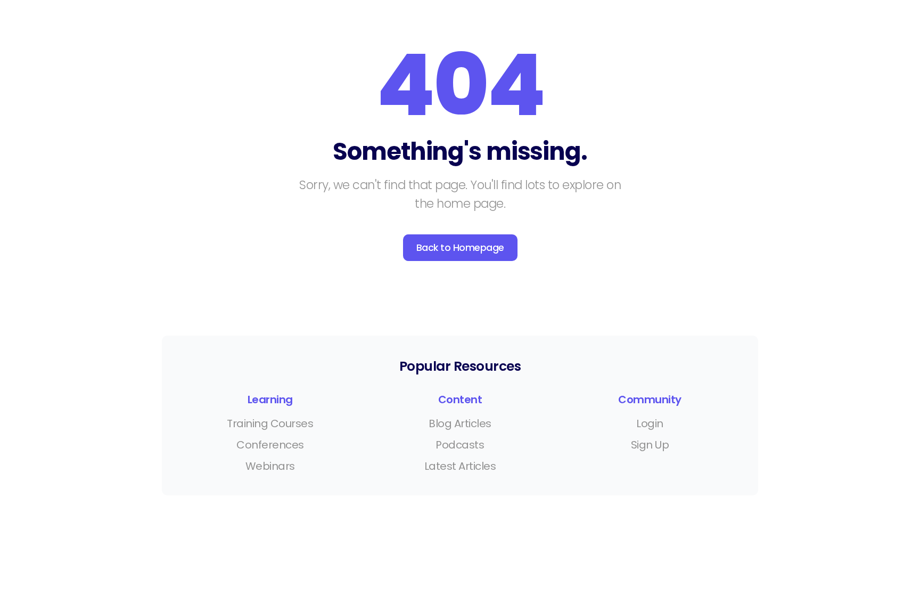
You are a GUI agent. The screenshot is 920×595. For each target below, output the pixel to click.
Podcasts (460, 444)
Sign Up (650, 444)
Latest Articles (460, 466)
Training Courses (270, 423)
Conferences (270, 444)
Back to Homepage (460, 247)
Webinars (270, 466)
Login (649, 423)
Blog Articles (460, 423)
